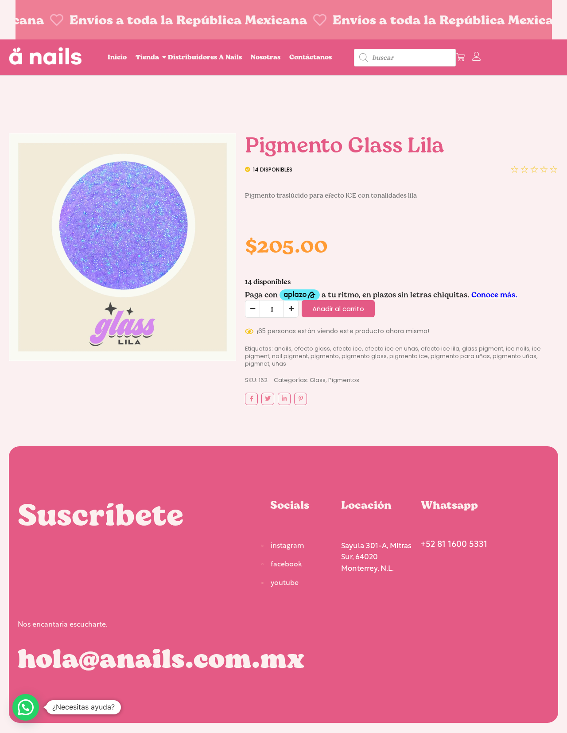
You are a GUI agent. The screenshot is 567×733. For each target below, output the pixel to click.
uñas (279, 363)
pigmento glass (364, 356)
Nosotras (265, 57)
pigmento (325, 356)
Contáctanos (310, 57)
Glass (318, 380)
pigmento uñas (514, 356)
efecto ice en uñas (391, 348)
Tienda (147, 57)
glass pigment (482, 348)
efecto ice (347, 348)
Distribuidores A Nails (205, 57)
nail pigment (290, 356)
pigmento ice (408, 356)
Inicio (117, 57)
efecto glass (312, 348)
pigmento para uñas (460, 356)
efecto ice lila (440, 348)
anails (282, 348)
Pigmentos (343, 380)
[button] (25, 707)
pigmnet (257, 363)
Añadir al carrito (338, 308)
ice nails (517, 348)
